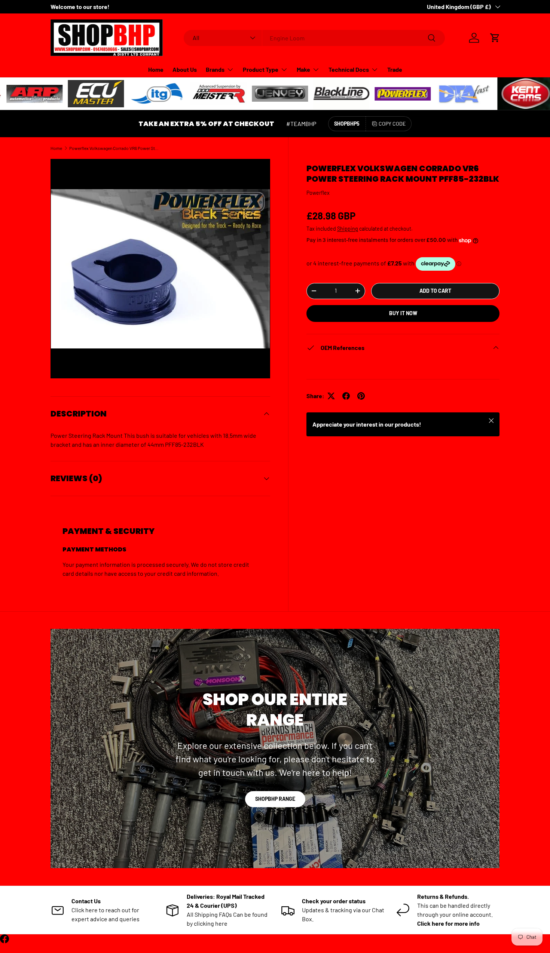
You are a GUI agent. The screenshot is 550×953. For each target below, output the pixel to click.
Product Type (260, 69)
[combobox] (314, 38)
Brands (215, 69)
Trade (394, 69)
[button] (495, 38)
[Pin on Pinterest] (361, 395)
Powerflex (318, 193)
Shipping (347, 228)
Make (303, 69)
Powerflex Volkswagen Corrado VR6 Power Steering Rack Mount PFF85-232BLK (114, 148)
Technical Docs (349, 69)
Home (156, 69)
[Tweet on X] (331, 395)
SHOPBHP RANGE (275, 799)
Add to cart (435, 291)
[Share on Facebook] (346, 395)
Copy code (392, 123)
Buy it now (403, 313)
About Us (184, 69)
